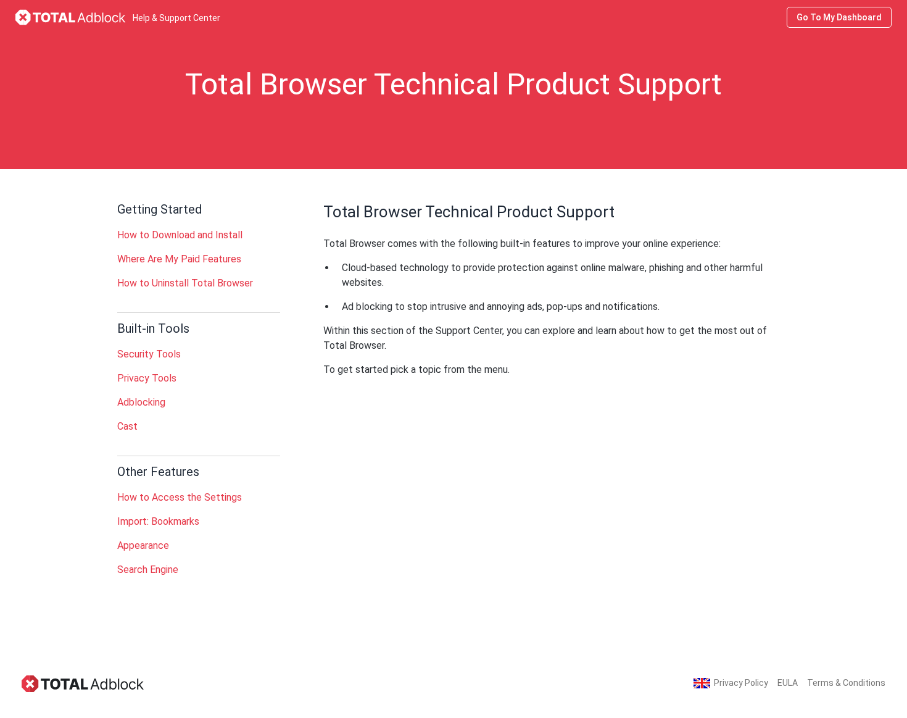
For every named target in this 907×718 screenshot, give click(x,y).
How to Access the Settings (179, 497)
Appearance (143, 545)
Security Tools (149, 354)
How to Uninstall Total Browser (185, 283)
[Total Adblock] (83, 683)
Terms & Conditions (846, 683)
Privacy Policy (741, 683)
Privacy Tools (146, 378)
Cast (127, 426)
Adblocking (141, 402)
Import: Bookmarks (158, 521)
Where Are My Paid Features (179, 259)
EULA (787, 683)
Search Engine (147, 569)
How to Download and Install (179, 235)
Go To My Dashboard (839, 17)
